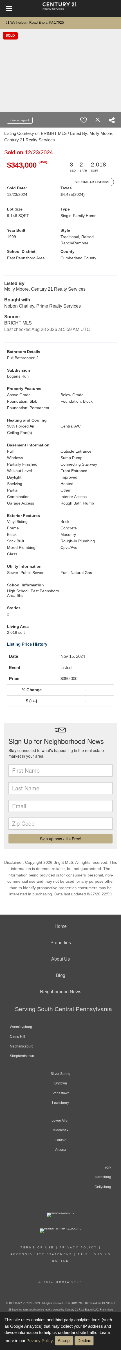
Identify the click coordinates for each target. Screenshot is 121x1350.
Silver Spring (60, 1074)
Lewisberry (60, 1103)
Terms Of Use (37, 1247)
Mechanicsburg (21, 1046)
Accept (64, 1340)
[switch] (84, 120)
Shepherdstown (22, 1056)
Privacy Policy (39, 1340)
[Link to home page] (60, 8)
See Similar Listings (92, 182)
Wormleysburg (21, 1027)
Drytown (60, 1083)
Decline (84, 1340)
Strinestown (60, 1093)
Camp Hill (17, 1036)
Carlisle (60, 1140)
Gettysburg (103, 1187)
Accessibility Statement (41, 1254)
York (107, 1167)
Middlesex (60, 1130)
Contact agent (19, 120)
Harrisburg (103, 1177)
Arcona (60, 1150)
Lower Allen (60, 1121)
